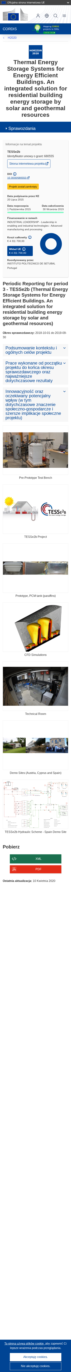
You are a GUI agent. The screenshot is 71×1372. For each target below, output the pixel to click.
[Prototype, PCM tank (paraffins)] (35, 568)
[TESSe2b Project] (35, 509)
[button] (47, 16)
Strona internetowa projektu (27, 165)
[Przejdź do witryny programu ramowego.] (35, 51)
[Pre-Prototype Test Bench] (35, 450)
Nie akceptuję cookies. (35, 1366)
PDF (39, 869)
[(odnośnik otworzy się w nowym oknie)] (15, 14)
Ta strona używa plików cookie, (24, 1343)
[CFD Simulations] (35, 627)
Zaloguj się (38, 16)
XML (39, 858)
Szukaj (56, 16)
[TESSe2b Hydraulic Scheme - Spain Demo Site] (35, 804)
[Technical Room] (35, 686)
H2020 (12, 37)
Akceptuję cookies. (35, 1356)
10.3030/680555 (16, 177)
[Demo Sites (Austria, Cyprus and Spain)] (35, 745)
